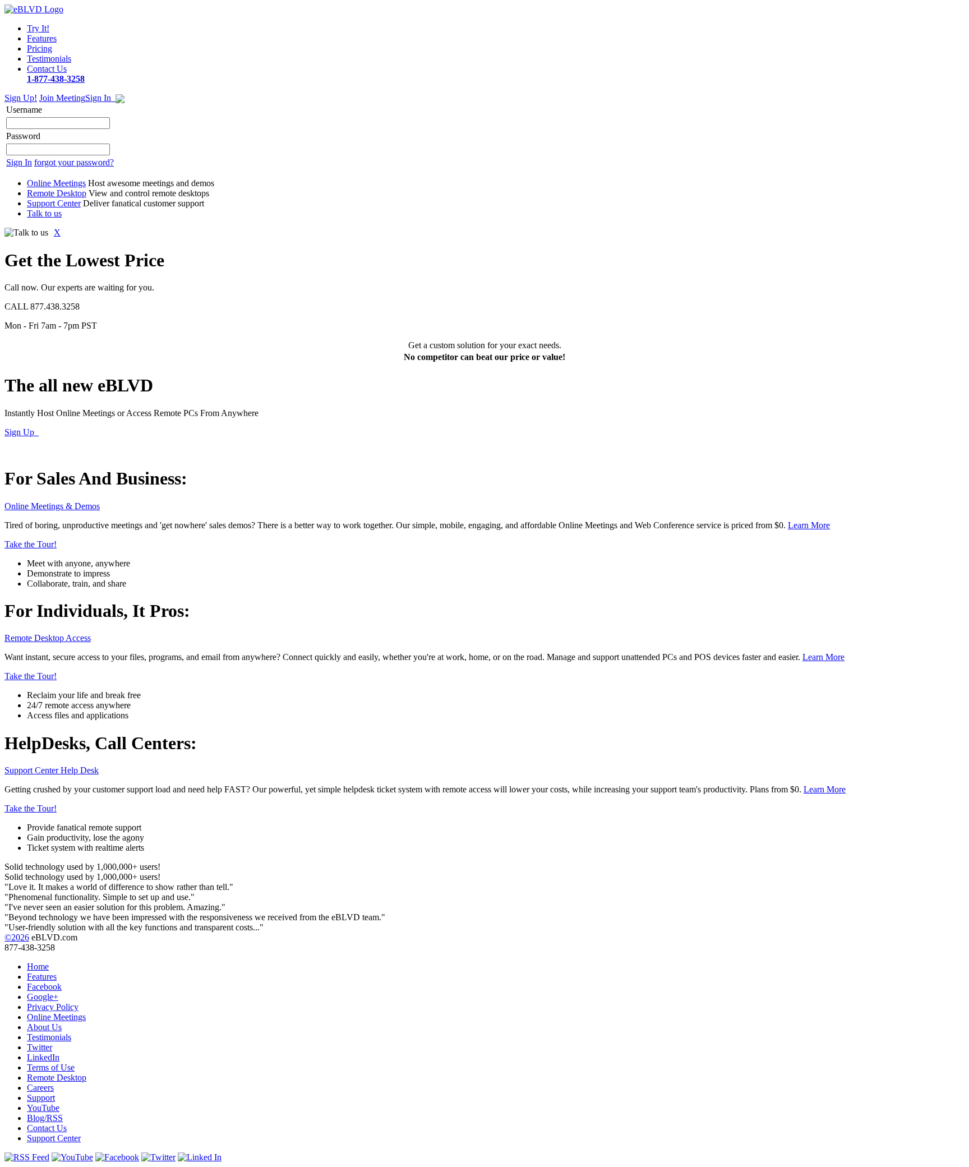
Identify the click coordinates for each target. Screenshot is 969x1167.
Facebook (44, 986)
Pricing (39, 48)
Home (38, 966)
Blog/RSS (45, 1118)
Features (42, 38)
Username (24, 109)
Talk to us (44, 213)
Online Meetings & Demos (52, 506)
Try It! (38, 28)
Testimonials (49, 58)
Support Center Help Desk (51, 770)
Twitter (39, 1047)
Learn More (809, 525)
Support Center (54, 203)
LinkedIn (43, 1057)
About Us (44, 1027)
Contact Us (56, 74)
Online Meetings (56, 183)
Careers (40, 1087)
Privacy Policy (53, 1007)
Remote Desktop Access (47, 638)
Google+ (42, 997)
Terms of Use (51, 1067)
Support (41, 1098)
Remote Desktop (56, 193)
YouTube (43, 1108)
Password (23, 136)
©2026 (16, 937)
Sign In (100, 98)
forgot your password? (74, 162)
